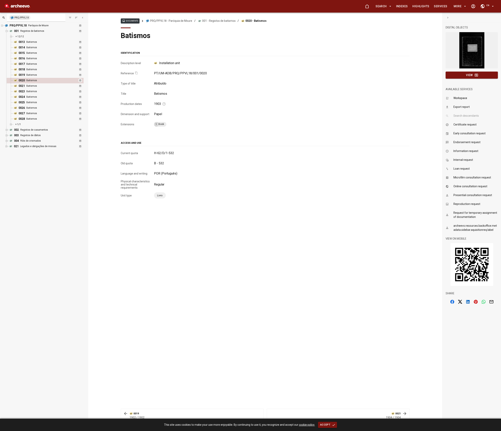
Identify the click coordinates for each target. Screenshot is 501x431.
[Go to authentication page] (473, 6)
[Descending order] (76, 18)
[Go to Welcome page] (367, 6)
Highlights (420, 6)
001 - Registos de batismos (219, 20)
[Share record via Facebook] (452, 302)
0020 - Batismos (256, 20)
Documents (130, 20)
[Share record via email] (491, 302)
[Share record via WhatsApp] (483, 302)
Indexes (402, 6)
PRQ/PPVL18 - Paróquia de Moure (171, 20)
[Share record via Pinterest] (476, 302)
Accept (325, 424)
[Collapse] (82, 18)
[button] (382, 6)
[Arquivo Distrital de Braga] (17, 7)
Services (440, 6)
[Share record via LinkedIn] (468, 302)
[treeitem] (49, 80)
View (469, 75)
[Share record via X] (460, 302)
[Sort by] (70, 18)
